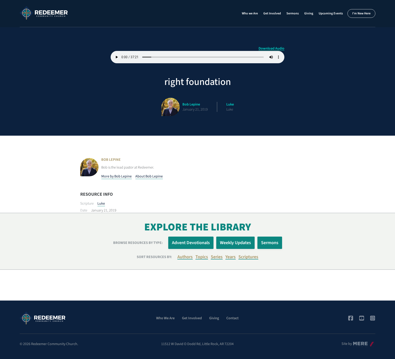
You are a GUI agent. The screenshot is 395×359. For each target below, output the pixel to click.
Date (83, 210)
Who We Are (165, 318)
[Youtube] (361, 318)
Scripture (87, 203)
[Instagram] (372, 318)
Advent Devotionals (191, 243)
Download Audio (271, 48)
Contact (232, 318)
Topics (201, 257)
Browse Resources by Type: (138, 242)
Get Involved (272, 13)
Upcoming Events (331, 13)
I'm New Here (361, 13)
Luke (101, 203)
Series (217, 257)
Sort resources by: (154, 256)
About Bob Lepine (149, 176)
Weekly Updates (235, 243)
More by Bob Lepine (116, 176)
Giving (308, 13)
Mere (357, 342)
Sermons (292, 13)
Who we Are (250, 13)
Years (230, 257)
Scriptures (248, 257)
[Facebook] (350, 318)
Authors (185, 257)
